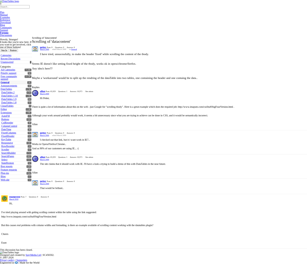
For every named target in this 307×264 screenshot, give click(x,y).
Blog (2, 25)
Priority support (8, 73)
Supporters (21, 260)
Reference (5, 20)
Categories (6, 55)
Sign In (4, 50)
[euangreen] (4, 198)
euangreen (14, 196)
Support (4, 30)
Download (5, 22)
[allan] (35, 93)
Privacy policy (7, 260)
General (5, 82)
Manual (4, 14)
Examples (5, 17)
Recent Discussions (10, 58)
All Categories (8, 69)
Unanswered (7, 62)
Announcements (9, 85)
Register (13, 50)
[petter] (35, 49)
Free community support (9, 77)
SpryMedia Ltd (33, 255)
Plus (2, 12)
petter (43, 47)
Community (6, 27)
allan (42, 91)
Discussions (6, 35)
